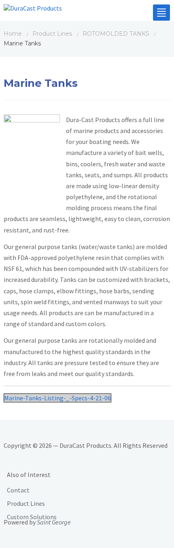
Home (13, 33)
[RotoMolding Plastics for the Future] (33, 10)
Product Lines (52, 33)
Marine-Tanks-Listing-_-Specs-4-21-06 (57, 398)
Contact (18, 490)
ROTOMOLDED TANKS (116, 33)
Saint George (54, 522)
